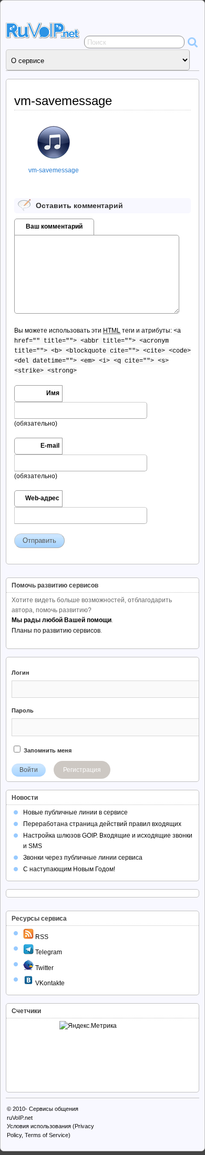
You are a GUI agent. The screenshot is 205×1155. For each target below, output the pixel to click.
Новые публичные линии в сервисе (75, 812)
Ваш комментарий (54, 226)
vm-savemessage (53, 170)
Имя (52, 393)
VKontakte (49, 983)
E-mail (49, 445)
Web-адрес (42, 498)
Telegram (48, 952)
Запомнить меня (46, 750)
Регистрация (82, 770)
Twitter (44, 968)
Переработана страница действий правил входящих (102, 824)
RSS (41, 937)
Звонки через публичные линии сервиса (82, 857)
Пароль (23, 710)
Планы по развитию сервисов (56, 630)
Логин (20, 672)
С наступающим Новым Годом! (69, 869)
